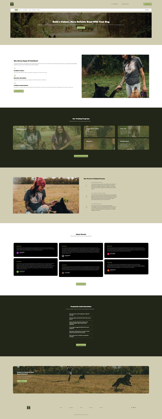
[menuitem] (16, 10)
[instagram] (147, 10)
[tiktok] (148, 10)
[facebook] (145, 10)
